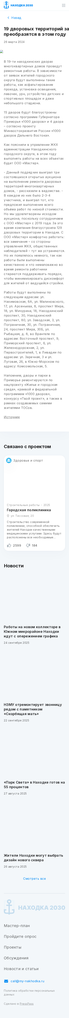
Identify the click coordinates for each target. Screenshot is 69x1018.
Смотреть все (34, 878)
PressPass (27, 1003)
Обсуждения (16, 958)
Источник (12, 417)
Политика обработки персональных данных (29, 992)
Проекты (12, 947)
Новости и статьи (21, 968)
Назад (16, 18)
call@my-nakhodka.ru (27, 981)
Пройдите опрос (20, 936)
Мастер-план (17, 925)
